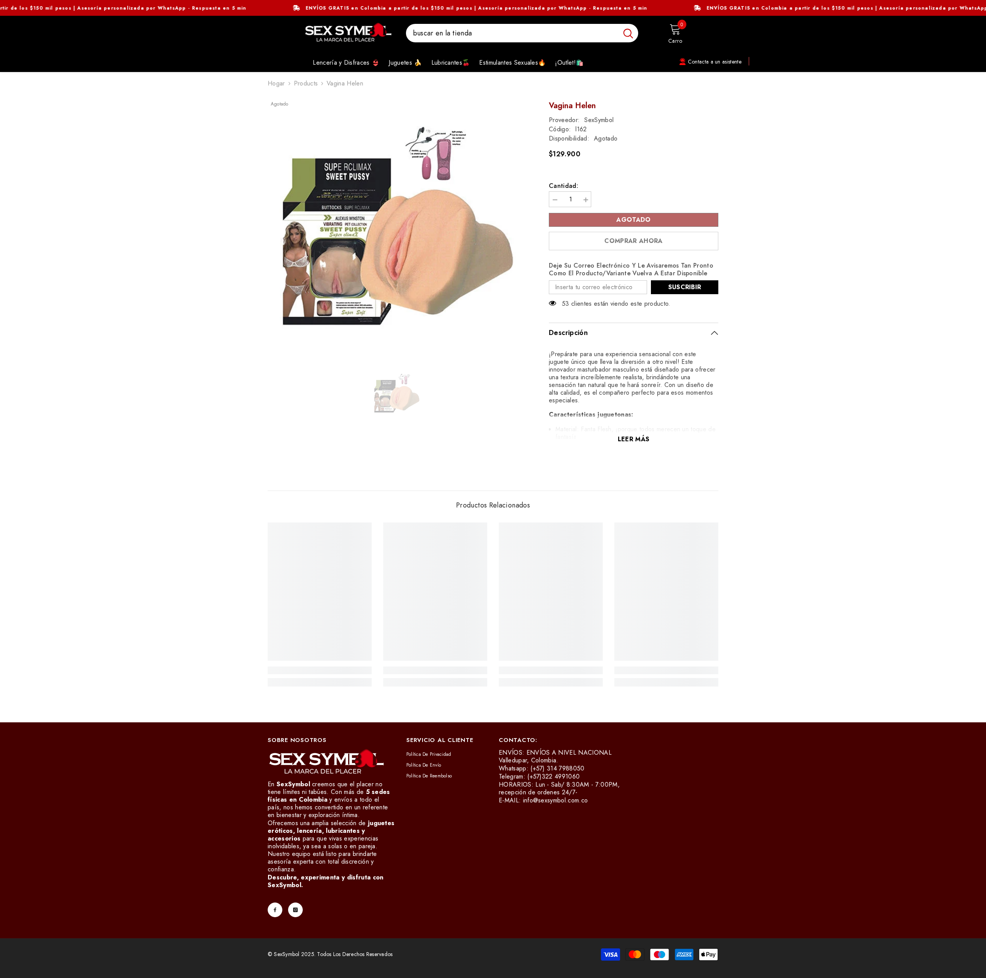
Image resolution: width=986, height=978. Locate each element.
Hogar (276, 83)
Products (306, 83)
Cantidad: (563, 186)
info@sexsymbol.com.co (555, 800)
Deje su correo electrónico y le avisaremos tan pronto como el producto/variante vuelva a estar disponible (631, 269)
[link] (320, 670)
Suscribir (684, 287)
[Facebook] (275, 910)
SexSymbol (599, 120)
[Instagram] (295, 910)
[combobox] (512, 33)
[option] (397, 230)
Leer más (634, 439)
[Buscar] (522, 33)
